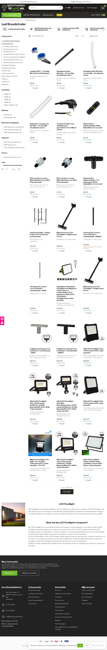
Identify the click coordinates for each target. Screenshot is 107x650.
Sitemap (58, 620)
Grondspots (5, 82)
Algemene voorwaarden (63, 594)
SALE (59, 15)
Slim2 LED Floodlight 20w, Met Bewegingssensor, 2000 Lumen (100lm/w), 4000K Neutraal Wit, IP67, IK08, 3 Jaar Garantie (67, 406)
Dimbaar (8, 115)
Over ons (58, 590)
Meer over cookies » (98, 645)
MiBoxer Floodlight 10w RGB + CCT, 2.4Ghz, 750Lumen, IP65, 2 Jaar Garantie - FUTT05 (39, 462)
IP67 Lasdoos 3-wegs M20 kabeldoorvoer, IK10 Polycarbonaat (67, 180)
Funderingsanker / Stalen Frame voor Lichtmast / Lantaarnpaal (40, 235)
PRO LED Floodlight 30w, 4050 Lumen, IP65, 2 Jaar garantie (93, 351)
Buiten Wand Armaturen (10, 76)
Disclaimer (58, 597)
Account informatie (88, 590)
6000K (7, 102)
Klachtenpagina (60, 624)
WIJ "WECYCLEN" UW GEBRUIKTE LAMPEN (66, 628)
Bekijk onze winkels (29, 573)
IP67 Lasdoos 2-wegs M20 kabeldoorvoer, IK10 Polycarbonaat (40, 180)
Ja (80, 645)
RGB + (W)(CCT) (10, 105)
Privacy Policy (59, 600)
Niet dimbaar (10, 117)
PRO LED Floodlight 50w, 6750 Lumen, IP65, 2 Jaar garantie (93, 403)
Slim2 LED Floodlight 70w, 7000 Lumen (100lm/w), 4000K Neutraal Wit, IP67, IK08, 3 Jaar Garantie (66, 463)
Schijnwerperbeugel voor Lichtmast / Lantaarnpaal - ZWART (67, 351)
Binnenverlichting (34, 590)
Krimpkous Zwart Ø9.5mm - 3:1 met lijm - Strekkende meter (66, 73)
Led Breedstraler (30, 20)
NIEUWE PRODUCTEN (31, 15)
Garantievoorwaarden (62, 614)
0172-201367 (10, 605)
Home (3, 20)
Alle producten (87, 604)
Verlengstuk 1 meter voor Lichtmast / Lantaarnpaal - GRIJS (38, 288)
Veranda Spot (6, 71)
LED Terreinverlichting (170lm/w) (14, 57)
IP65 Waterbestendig (12, 130)
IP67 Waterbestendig (12, 132)
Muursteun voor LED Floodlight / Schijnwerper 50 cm (67, 235)
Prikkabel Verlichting (8, 68)
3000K (7, 94)
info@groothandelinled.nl (14, 617)
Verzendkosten (60, 607)
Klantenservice (48, 15)
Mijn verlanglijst (87, 597)
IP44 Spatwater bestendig (14, 127)
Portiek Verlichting (8, 73)
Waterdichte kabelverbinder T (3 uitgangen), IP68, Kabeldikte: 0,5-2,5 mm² (93, 181)
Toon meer (67, 492)
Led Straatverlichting (8, 65)
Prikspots (5, 79)
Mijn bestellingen (87, 594)
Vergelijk (35, 88)
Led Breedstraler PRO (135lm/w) (14, 54)
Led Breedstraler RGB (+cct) (12, 60)
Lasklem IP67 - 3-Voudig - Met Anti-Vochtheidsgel (40, 72)
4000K (7, 97)
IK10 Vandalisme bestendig (14, 147)
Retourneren (59, 610)
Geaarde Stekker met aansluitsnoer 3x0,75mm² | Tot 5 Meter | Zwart (67, 127)
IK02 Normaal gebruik (12, 142)
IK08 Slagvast (10, 145)
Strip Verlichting (33, 597)
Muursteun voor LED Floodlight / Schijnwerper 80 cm (93, 288)
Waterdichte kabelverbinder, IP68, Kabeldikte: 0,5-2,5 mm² (93, 126)
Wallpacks (5, 84)
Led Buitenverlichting (15, 20)
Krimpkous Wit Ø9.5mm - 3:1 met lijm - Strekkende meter (93, 73)
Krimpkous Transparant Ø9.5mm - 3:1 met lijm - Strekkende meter (39, 126)
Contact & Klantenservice (63, 617)
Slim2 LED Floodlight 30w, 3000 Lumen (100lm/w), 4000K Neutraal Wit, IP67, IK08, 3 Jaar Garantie (40, 405)
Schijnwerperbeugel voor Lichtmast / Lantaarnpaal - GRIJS (40, 351)
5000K (7, 99)
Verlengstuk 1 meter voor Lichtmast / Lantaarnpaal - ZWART (92, 235)
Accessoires (32, 604)
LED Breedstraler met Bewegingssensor (10, 50)
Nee (87, 645)
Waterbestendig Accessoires (13, 63)
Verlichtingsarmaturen (35, 600)
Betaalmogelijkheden (62, 604)
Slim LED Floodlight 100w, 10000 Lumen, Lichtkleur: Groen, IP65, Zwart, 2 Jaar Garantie (92, 462)
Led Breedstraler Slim (10, 47)
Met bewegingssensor (12, 157)
